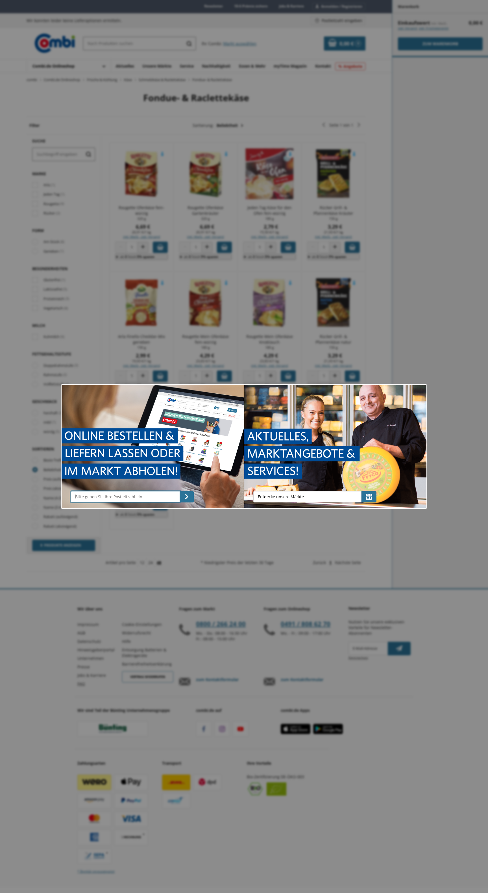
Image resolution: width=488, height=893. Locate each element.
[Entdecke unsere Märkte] (368, 496)
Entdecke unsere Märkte (281, 496)
